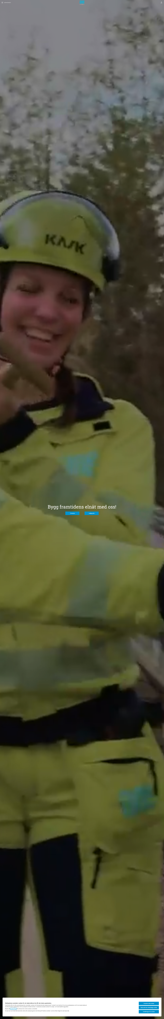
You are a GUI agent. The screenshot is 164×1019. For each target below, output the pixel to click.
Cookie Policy (13, 1008)
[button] (161, 2)
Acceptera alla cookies (149, 1003)
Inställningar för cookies (149, 1011)
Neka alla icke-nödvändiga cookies (149, 1007)
